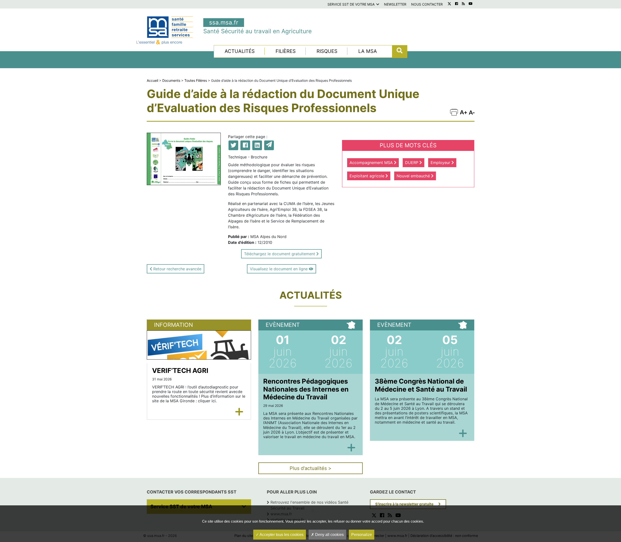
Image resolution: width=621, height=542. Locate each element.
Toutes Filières (195, 80)
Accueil (152, 80)
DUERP (412, 162)
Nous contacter (427, 4)
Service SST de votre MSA (351, 4)
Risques (327, 51)
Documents (171, 80)
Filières (286, 51)
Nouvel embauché (414, 175)
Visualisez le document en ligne (279, 268)
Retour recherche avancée (176, 268)
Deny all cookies (329, 535)
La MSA (367, 51)
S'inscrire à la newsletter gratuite (404, 504)
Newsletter (395, 4)
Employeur (441, 162)
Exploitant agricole (367, 175)
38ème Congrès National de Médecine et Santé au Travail (421, 385)
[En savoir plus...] (239, 412)
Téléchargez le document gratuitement (280, 253)
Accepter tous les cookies (281, 535)
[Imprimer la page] (454, 112)
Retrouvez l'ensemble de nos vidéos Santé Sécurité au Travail (309, 505)
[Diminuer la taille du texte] (463, 112)
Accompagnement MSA (372, 162)
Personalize (361, 535)
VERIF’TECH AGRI (180, 371)
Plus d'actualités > (310, 468)
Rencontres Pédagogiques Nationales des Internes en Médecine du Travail (306, 389)
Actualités (240, 51)
